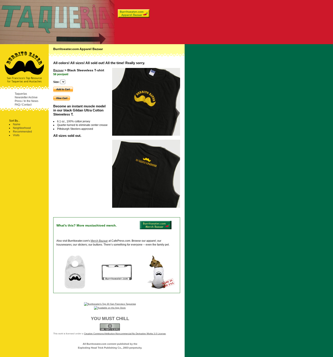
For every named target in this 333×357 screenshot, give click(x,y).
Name (16, 124)
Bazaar (58, 70)
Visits (16, 135)
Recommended (22, 131)
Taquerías (21, 93)
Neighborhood (22, 127)
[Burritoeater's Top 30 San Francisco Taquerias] (110, 304)
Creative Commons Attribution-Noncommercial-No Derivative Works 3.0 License (125, 333)
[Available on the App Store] (110, 307)
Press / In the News (26, 100)
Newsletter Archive (26, 97)
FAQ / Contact (23, 104)
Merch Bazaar (99, 240)
